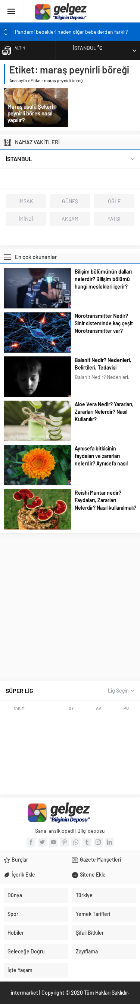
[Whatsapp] (75, 842)
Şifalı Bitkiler (90, 932)
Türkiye (84, 895)
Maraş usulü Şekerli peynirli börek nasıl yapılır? (31, 113)
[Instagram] (98, 842)
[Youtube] (53, 842)
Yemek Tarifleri (93, 914)
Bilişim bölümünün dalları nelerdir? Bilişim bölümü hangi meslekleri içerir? (103, 279)
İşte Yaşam (19, 970)
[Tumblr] (87, 842)
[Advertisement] (70, 607)
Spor (12, 914)
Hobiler (15, 932)
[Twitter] (42, 842)
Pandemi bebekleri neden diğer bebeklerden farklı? (71, 31)
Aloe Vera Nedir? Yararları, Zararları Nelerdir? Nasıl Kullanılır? (104, 411)
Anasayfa (18, 80)
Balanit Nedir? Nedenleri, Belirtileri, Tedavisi (103, 364)
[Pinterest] (64, 842)
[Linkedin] (109, 842)
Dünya (14, 895)
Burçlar (20, 859)
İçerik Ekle (23, 874)
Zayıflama (87, 951)
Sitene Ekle (93, 874)
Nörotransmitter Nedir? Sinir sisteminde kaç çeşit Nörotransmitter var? (104, 323)
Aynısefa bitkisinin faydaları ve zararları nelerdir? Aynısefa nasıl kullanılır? (101, 459)
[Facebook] (31, 842)
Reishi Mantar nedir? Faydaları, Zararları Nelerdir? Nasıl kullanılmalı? (105, 500)
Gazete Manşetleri (100, 859)
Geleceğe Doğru (26, 951)
